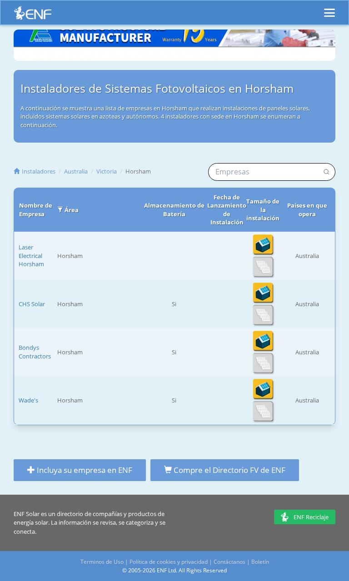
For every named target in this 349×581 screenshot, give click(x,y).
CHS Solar (32, 304)
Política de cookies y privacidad (169, 562)
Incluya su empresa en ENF (83, 470)
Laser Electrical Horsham (31, 255)
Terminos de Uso (102, 562)
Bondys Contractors (35, 351)
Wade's (28, 400)
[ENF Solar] (32, 15)
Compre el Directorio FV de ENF (228, 470)
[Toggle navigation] (329, 8)
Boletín (260, 562)
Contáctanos (229, 562)
